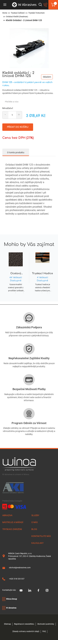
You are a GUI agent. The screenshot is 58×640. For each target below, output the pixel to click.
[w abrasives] (24, 4)
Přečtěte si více (11, 102)
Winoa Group (11, 599)
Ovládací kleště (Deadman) (17, 17)
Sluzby (35, 515)
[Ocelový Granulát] (16, 269)
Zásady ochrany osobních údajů (25, 631)
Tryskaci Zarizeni (12, 529)
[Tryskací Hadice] (42, 269)
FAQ (44, 631)
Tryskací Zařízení (18, 13)
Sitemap (7, 624)
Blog (34, 529)
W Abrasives (11, 608)
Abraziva (7, 515)
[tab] (15, 152)
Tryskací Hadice (42, 273)
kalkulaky (37, 543)
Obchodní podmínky (45, 624)
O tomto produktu (15, 152)
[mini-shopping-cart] (53, 5)
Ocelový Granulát (15, 273)
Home (4, 13)
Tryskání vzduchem (36, 13)
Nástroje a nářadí (12, 522)
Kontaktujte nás (41, 536)
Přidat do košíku (17, 127)
